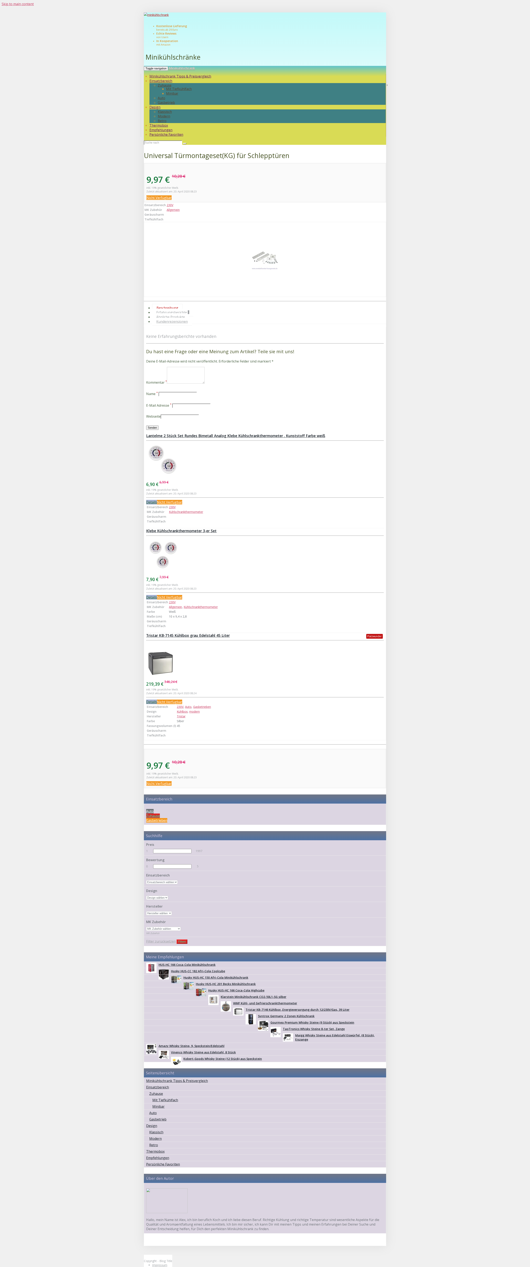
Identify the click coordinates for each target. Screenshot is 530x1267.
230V (170, 205)
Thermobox (158, 125)
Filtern (182, 941)
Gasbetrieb (166, 102)
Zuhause (164, 85)
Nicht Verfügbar (159, 197)
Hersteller (154, 906)
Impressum (159, 1265)
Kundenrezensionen (172, 321)
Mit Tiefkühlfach (179, 89)
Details (151, 502)
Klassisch (165, 111)
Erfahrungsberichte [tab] (172, 312)
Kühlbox (182, 711)
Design (154, 107)
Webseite (153, 416)
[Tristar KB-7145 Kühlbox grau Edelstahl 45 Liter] (265, 660)
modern (194, 711)
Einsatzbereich (160, 81)
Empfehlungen (160, 130)
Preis (150, 844)
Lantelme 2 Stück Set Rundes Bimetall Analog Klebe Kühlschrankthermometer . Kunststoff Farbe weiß (235, 435)
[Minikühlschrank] (265, 15)
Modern (164, 116)
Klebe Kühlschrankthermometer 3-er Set (181, 530)
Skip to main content (18, 4)
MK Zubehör (156, 922)
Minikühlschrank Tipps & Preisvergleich (180, 76)
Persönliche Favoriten (166, 134)
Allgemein (173, 210)
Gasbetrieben (202, 707)
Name (152, 394)
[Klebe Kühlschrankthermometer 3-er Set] (265, 555)
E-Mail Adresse (158, 405)
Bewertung (155, 860)
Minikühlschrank (182, 68)
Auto (161, 98)
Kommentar (156, 382)
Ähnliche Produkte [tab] (170, 317)
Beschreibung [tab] (167, 308)
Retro (162, 120)
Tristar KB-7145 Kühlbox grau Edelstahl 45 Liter (188, 635)
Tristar (181, 716)
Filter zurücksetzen (161, 941)
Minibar (172, 93)
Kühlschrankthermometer (186, 512)
